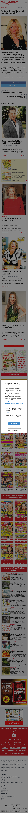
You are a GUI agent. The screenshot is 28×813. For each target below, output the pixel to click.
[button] (14, 404)
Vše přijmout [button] (14, 423)
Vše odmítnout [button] (14, 427)
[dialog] (14, 406)
